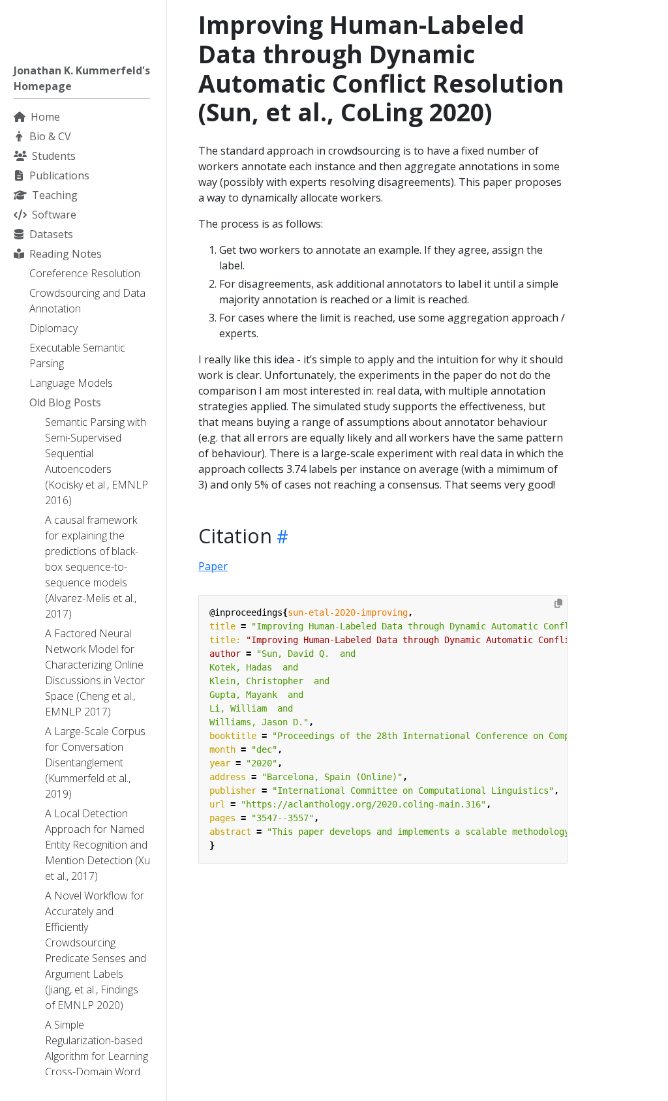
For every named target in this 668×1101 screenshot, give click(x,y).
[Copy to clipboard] (558, 603)
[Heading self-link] (280, 536)
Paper (213, 566)
